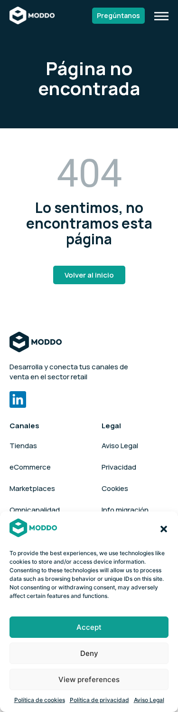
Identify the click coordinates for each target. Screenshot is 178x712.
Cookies (115, 488)
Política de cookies (39, 699)
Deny (89, 653)
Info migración (125, 510)
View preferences (89, 679)
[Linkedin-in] (17, 399)
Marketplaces (32, 488)
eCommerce (30, 467)
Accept (89, 627)
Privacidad (119, 467)
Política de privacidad (99, 699)
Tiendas (23, 446)
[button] (164, 529)
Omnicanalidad (34, 510)
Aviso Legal (149, 699)
